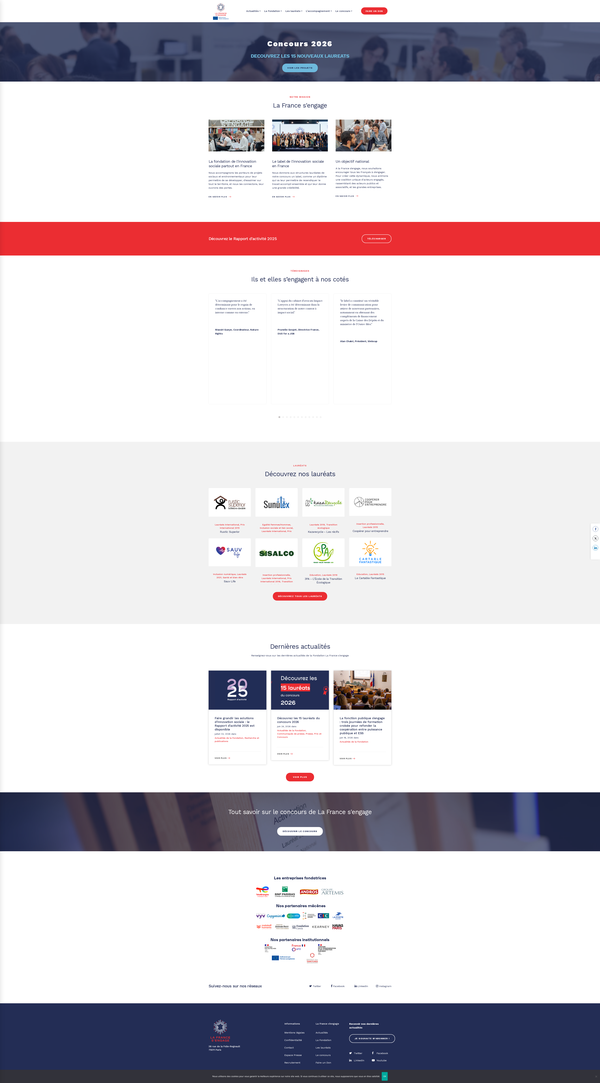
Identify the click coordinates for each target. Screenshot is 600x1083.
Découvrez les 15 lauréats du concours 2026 (298, 720)
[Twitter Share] (595, 538)
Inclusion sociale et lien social (276, 528)
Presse (309, 733)
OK (384, 1076)
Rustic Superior (230, 531)
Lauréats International (227, 524)
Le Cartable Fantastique (370, 578)
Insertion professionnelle (370, 524)
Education (362, 574)
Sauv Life (229, 581)
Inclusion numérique (224, 574)
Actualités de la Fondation (229, 738)
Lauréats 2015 (370, 527)
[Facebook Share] (595, 529)
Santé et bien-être (233, 577)
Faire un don (374, 11)
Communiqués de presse (290, 733)
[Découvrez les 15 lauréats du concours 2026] (300, 672)
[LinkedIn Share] (595, 548)
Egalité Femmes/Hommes (276, 524)
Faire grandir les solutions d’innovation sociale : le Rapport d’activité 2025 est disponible (234, 723)
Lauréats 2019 (317, 524)
